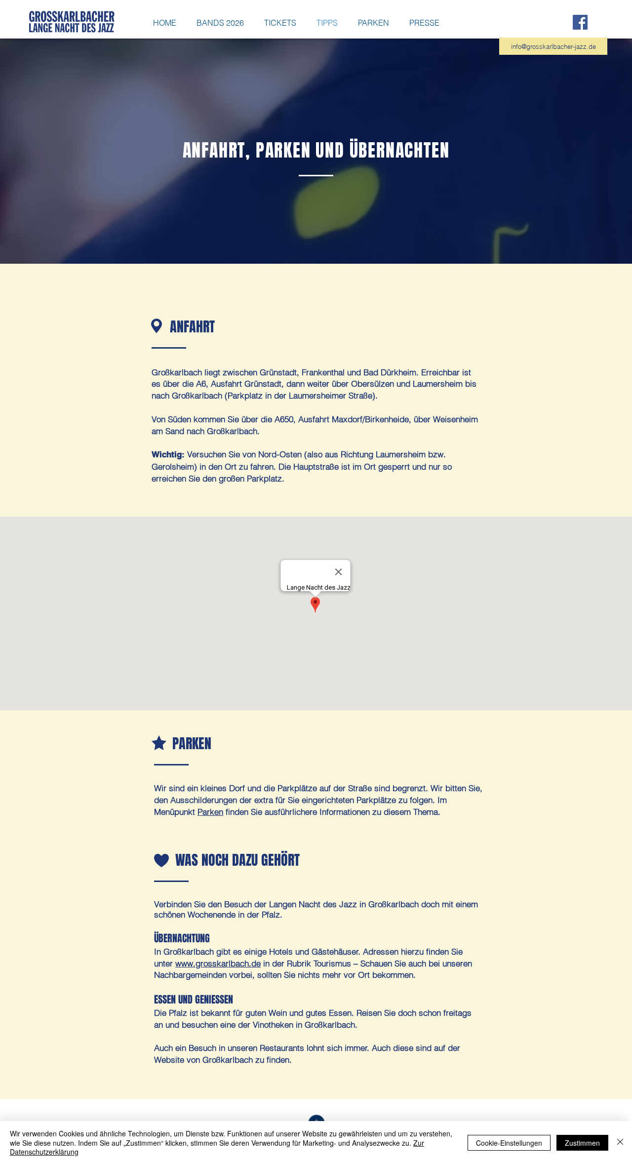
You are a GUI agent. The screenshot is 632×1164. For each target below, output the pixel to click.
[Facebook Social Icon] (580, 22)
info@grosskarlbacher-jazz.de (553, 46)
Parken (210, 811)
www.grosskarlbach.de (218, 963)
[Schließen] (620, 1142)
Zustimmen (582, 1143)
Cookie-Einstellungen (509, 1143)
